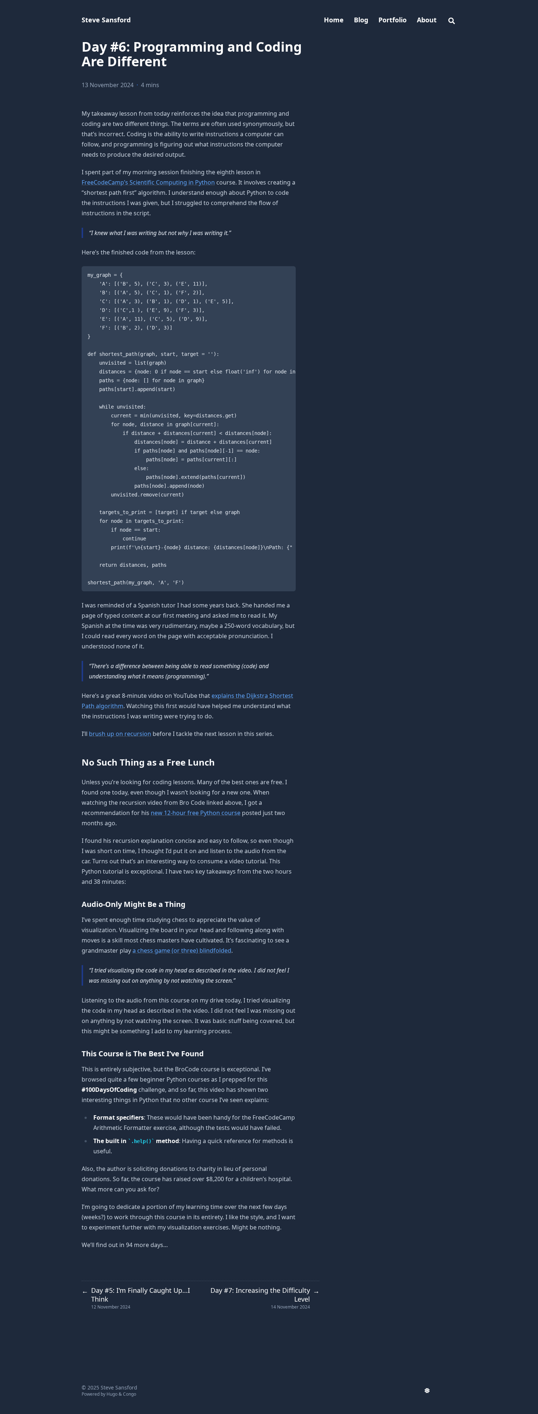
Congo (129, 1394)
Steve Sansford (106, 19)
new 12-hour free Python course (195, 813)
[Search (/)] (451, 20)
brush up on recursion (120, 734)
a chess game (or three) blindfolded (181, 950)
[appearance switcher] (427, 1390)
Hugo (112, 1394)
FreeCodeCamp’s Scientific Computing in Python (148, 182)
